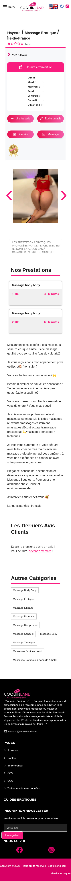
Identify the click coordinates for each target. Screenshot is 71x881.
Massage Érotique (23, 599)
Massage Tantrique (24, 642)
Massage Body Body (25, 590)
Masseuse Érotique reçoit (27, 651)
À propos (12, 750)
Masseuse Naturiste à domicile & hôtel (35, 659)
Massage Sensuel (23, 633)
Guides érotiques (20, 799)
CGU (10, 780)
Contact (11, 757)
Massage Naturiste (24, 616)
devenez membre (40, 551)
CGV (10, 773)
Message (53, 134)
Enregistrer (12, 835)
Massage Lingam (23, 607)
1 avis (27, 44)
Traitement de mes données (23, 788)
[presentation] (6, 186)
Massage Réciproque (25, 625)
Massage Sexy (48, 633)
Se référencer (15, 765)
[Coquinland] (32, 7)
